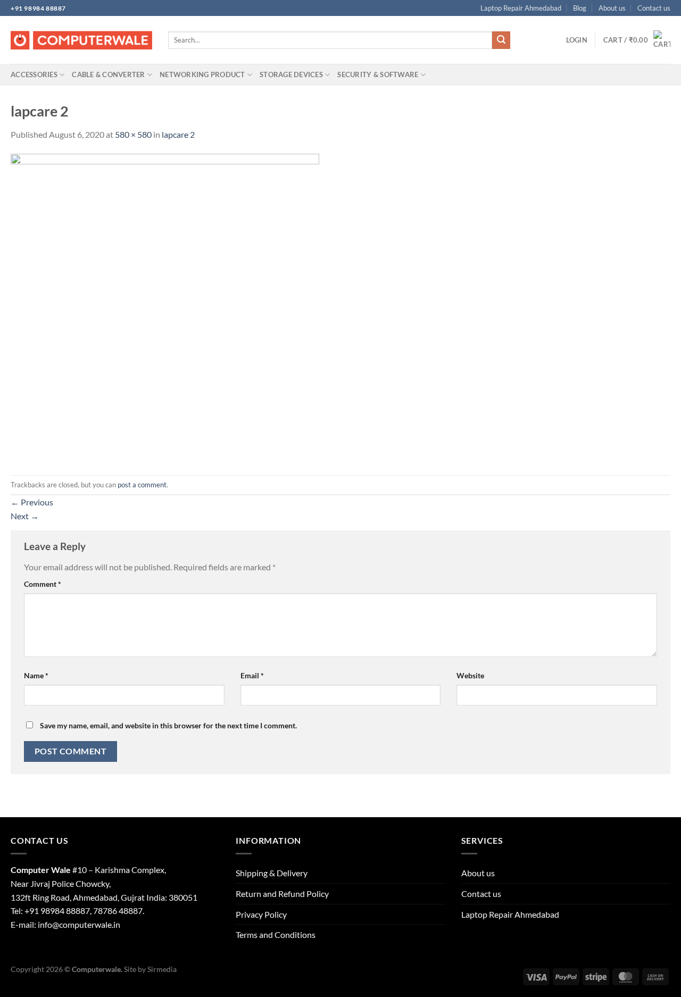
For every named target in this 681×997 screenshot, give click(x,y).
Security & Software (377, 74)
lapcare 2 (178, 134)
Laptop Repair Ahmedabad (520, 8)
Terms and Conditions (275, 934)
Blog (579, 8)
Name (36, 675)
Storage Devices (291, 74)
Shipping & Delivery (272, 873)
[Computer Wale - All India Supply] (81, 40)
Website (470, 675)
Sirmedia (162, 969)
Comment (42, 583)
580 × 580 (133, 134)
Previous (32, 502)
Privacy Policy (261, 914)
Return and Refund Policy (282, 893)
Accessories (34, 74)
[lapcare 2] (165, 307)
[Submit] (501, 40)
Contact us (653, 8)
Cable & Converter (108, 74)
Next (25, 516)
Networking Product (202, 74)
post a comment (142, 484)
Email (252, 675)
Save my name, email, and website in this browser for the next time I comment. (168, 725)
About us (612, 8)
